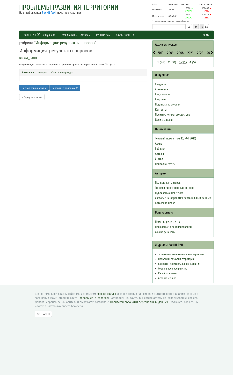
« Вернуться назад (31, 97)
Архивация (161, 89)
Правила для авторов (167, 183)
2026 (190, 53)
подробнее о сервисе (93, 297)
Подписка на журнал (167, 104)
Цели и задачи (164, 120)
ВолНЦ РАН (49, 13)
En (206, 26)
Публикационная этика (169, 193)
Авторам (86, 35)
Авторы (42, 72)
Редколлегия (162, 94)
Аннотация (28, 72)
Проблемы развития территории (68, 7)
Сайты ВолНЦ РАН (126, 35)
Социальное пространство (172, 268)
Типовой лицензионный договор (174, 188)
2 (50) (172, 62)
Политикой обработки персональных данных (139, 302)
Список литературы (62, 72)
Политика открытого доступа (172, 114)
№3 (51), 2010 (28, 58)
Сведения (160, 84)
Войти (206, 35)
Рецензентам (103, 35)
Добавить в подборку (64, 87)
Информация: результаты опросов (65, 42)
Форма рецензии (165, 232)
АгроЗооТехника (167, 278)
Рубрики (160, 149)
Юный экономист (167, 273)
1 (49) (161, 62)
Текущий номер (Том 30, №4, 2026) (175, 138)
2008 (180, 53)
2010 (160, 53)
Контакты (160, 109)
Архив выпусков (166, 44)
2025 (200, 53)
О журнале (49, 35)
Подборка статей (165, 164)
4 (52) (194, 62)
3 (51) (183, 62)
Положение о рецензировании (173, 227)
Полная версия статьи (33, 87)
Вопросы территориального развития (179, 263)
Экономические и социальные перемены (181, 254)
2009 (170, 53)
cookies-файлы (106, 293)
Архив (158, 143)
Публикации (68, 35)
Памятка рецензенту (167, 222)
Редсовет (160, 99)
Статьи (159, 159)
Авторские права (165, 203)
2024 (210, 53)
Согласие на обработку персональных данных (183, 198)
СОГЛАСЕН (43, 314)
